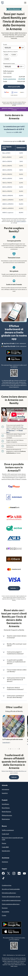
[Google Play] (14, 352)
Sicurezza (4, 908)
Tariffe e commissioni (8, 830)
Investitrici (5, 793)
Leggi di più (6, 742)
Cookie (4, 915)
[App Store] (14, 358)
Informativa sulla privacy (9, 893)
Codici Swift (5, 834)
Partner (4, 843)
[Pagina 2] (12, 749)
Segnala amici (6, 851)
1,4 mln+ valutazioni (15, 346)
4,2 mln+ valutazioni (15, 344)
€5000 (6, 59)
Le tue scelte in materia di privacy (11, 900)
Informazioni (5, 789)
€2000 (14, 54)
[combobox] (22, 66)
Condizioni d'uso (6, 885)
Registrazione (6, 819)
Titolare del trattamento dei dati (11, 896)
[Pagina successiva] (19, 749)
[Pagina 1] (10, 749)
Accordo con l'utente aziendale (11, 889)
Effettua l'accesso (7, 815)
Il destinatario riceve (9, 63)
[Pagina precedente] (9, 749)
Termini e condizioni (18, 103)
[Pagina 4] (16, 749)
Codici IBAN (5, 847)
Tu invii (5, 44)
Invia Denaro (5, 804)
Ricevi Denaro (6, 808)
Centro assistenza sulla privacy (11, 904)
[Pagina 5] (17, 749)
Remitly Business (6, 811)
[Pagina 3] (14, 749)
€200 (6, 54)
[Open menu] (25, 2)
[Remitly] (2, 2)
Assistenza (5, 861)
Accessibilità (5, 911)
